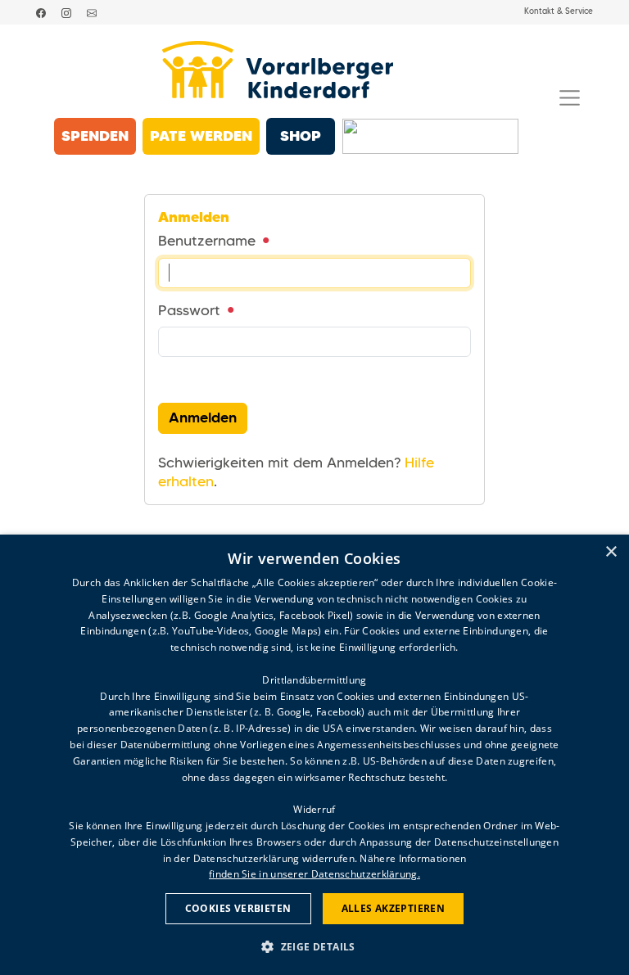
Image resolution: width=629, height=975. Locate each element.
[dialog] (314, 755)
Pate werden (201, 135)
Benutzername (209, 241)
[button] (314, 946)
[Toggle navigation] (569, 98)
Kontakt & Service (558, 11)
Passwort (191, 310)
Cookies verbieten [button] (238, 908)
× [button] (610, 552)
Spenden (95, 135)
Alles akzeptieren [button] (394, 908)
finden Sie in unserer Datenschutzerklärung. (314, 874)
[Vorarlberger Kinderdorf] (277, 69)
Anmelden (203, 418)
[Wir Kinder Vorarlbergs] (430, 136)
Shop (300, 135)
